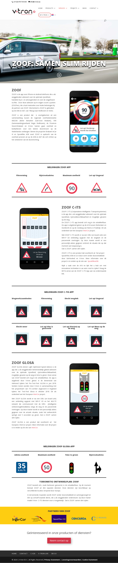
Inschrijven (59, 51)
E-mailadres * (12, 27)
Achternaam (11, 42)
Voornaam (11, 34)
